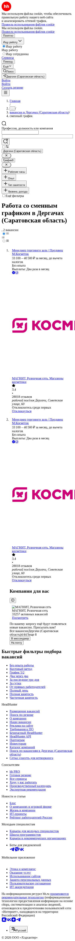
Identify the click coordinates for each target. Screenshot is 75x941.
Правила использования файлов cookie (28, 31)
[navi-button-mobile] (6, 92)
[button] (6, 80)
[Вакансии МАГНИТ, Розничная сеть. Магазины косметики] (41, 326)
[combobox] (20, 132)
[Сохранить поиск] (6, 141)
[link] (8, 71)
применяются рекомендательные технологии (35, 895)
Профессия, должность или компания (27, 128)
